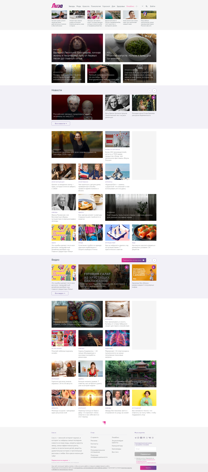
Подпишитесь (132, 260)
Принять (148, 468)
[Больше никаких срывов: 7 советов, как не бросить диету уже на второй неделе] (90, 369)
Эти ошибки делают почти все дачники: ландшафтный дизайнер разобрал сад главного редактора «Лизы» (63, 248)
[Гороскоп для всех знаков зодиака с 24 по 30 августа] (64, 369)
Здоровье (121, 6)
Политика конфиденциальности (99, 456)
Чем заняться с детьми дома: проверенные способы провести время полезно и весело (89, 187)
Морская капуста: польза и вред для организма (129, 57)
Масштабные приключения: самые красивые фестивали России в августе (147, 23)
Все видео (59, 293)
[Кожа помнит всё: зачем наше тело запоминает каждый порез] (131, 14)
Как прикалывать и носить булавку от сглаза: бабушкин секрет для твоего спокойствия (117, 324)
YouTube (141, 438)
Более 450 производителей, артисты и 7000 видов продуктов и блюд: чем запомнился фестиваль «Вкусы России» (117, 156)
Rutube (144, 438)
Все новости (60, 123)
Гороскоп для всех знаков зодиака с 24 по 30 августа (62, 382)
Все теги (115, 452)
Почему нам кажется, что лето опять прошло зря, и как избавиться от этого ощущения (67, 77)
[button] (154, 91)
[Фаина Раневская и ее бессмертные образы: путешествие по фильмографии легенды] (64, 202)
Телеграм (135, 438)
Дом (113, 6)
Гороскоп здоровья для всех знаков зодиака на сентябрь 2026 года (74, 153)
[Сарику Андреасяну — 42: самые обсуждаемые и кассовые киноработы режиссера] (90, 338)
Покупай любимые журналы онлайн (62, 352)
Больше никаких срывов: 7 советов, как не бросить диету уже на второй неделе (90, 383)
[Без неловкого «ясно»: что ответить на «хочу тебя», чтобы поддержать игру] (144, 398)
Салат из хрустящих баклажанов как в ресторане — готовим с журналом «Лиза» (103, 284)
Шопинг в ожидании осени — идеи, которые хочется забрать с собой (63, 186)
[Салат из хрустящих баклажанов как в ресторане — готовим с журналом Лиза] (104, 277)
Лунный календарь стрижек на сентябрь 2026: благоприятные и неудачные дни (104, 77)
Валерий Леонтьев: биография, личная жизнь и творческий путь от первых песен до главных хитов (77, 55)
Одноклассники (147, 438)
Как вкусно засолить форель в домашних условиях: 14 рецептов (143, 247)
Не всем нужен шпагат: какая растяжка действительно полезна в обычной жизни (59, 23)
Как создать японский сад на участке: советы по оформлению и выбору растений (129, 382)
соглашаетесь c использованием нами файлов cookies (90, 468)
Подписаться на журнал (60, 460)
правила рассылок (151, 462)
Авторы (93, 447)
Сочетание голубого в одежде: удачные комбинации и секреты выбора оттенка (90, 247)
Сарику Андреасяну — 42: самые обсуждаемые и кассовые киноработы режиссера (88, 354)
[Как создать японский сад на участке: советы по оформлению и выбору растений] (130, 374)
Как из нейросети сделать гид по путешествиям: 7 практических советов (116, 247)
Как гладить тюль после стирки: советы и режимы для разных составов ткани (130, 216)
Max (138, 437)
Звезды (72, 6)
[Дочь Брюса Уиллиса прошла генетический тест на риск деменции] (117, 103)
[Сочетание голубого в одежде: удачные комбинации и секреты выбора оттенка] (90, 232)
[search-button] (146, 6)
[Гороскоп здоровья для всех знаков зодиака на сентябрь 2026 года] (77, 144)
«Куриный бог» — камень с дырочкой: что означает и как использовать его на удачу (117, 186)
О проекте (94, 437)
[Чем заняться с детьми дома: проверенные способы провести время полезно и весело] (90, 172)
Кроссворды (116, 449)
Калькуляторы (117, 446)
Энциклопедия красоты (117, 441)
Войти (152, 6)
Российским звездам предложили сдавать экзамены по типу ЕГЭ (72, 115)
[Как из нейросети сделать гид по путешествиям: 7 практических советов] (117, 232)
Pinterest (153, 437)
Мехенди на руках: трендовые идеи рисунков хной (63, 412)
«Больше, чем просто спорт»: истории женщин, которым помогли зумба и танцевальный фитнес (95, 23)
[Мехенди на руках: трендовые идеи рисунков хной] (64, 398)
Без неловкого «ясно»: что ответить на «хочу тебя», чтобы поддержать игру (144, 413)
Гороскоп (106, 6)
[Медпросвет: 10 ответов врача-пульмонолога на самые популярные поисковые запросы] (117, 338)
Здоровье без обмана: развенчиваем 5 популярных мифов (143, 285)
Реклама (94, 440)
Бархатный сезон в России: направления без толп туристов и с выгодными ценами (112, 23)
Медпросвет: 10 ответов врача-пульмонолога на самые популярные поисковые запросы (117, 354)
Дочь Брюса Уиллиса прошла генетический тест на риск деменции (116, 115)
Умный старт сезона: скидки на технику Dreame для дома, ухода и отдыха (76, 23)
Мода (78, 6)
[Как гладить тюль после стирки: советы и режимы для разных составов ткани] (130, 207)
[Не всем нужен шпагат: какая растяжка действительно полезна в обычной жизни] (59, 14)
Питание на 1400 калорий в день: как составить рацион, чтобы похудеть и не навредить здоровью (76, 323)
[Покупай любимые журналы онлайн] (64, 338)
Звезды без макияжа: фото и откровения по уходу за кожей (117, 412)
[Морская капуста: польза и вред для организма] (130, 48)
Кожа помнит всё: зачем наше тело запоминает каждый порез (130, 22)
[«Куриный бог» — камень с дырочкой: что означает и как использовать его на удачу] (117, 172)
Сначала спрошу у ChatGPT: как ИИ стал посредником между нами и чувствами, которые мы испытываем (139, 76)
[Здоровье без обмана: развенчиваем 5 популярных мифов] (144, 272)
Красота (86, 6)
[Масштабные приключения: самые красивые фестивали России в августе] (148, 14)
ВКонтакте (150, 437)
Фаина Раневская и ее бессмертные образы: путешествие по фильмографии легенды (64, 218)
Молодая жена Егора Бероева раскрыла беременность (143, 114)
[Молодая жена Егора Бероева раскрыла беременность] (144, 103)
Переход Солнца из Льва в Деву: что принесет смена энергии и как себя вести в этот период (88, 414)
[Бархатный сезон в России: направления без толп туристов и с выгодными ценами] (113, 14)
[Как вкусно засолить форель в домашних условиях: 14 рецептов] (144, 232)
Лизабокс (130, 6)
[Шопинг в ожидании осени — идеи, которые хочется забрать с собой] (64, 172)
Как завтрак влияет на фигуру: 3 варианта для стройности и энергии (90, 217)
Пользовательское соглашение (98, 451)
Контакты (94, 444)
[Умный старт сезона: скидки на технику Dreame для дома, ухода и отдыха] (77, 14)
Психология (96, 6)
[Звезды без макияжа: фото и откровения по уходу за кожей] (117, 398)
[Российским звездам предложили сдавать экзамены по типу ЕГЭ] (77, 107)
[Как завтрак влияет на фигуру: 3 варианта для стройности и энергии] (90, 202)
